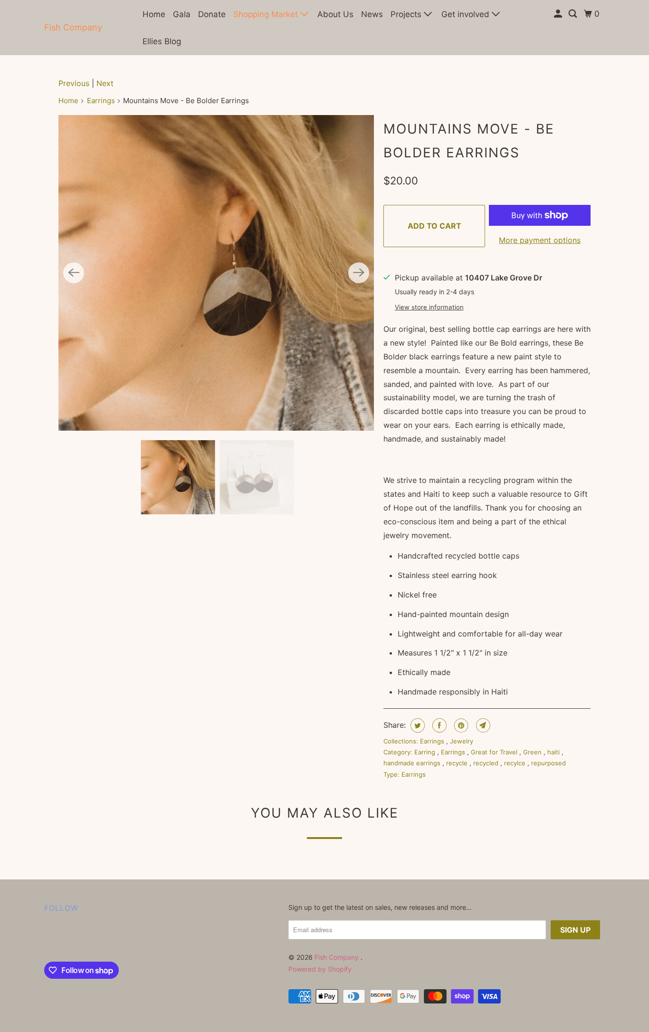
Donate (212, 14)
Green (533, 752)
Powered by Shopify (320, 969)
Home (154, 14)
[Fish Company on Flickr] (46, 939)
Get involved (466, 14)
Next (105, 83)
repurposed (548, 763)
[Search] (573, 14)
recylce (515, 763)
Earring (425, 752)
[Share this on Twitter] (416, 725)
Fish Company (73, 27)
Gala (182, 14)
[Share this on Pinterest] (460, 725)
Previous (73, 83)
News (372, 14)
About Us (335, 14)
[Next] (358, 272)
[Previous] (73, 272)
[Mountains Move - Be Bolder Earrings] (216, 273)
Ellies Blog (162, 41)
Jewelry (461, 741)
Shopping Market (266, 14)
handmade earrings (412, 763)
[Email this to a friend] (482, 725)
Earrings (101, 100)
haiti (554, 752)
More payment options (540, 240)
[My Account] (558, 14)
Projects (407, 14)
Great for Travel (495, 752)
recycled (486, 763)
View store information (429, 307)
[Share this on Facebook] (438, 725)
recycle (457, 763)
